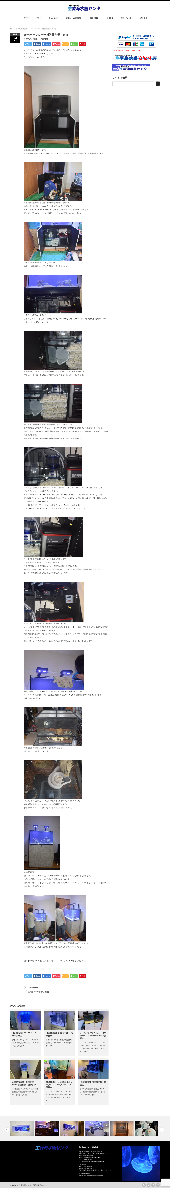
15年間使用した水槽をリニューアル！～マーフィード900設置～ (59, 1084)
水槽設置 (34, 39)
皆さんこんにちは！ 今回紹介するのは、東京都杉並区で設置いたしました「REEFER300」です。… (92, 1092)
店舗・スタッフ (126, 18)
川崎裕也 (45, 39)
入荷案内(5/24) (33, 987)
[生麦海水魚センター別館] (131, 70)
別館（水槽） (94, 18)
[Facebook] (153, 1185)
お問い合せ (143, 18)
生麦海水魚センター (26, 1185)
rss (144, 1185)
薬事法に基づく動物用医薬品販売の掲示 (91, 1175)
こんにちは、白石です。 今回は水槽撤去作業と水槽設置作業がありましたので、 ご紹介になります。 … (25, 1092)
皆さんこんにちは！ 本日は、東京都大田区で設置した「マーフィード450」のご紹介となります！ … (25, 1043)
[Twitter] (148, 1185)
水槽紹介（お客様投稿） (74, 18)
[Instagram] (158, 1185)
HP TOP (25, 18)
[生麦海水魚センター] (86, 9)
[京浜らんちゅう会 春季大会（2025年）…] (122, 1128)
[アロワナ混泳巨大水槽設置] (97, 1128)
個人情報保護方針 (84, 1173)
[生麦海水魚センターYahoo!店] (136, 63)
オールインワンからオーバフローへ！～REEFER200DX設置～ (93, 1035)
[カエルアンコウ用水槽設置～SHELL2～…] (22, 1128)
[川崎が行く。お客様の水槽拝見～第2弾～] (72, 1128)
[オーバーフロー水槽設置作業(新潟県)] (147, 1128)
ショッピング (53, 18)
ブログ (38, 18)
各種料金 (110, 18)
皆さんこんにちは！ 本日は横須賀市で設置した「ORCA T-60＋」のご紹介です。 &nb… (59, 1043)
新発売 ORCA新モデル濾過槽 (38, 992)
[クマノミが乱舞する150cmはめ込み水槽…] (47, 1128)
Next (162, 1129)
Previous (7, 1129)
